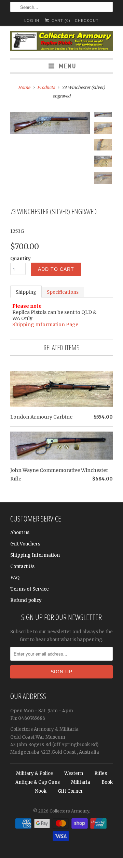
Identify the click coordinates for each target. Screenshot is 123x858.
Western (73, 773)
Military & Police (34, 773)
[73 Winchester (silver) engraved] (50, 123)
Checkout (87, 20)
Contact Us (22, 566)
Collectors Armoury (69, 811)
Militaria (80, 782)
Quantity (20, 259)
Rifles (100, 773)
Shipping (26, 292)
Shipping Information (35, 555)
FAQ (14, 578)
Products (46, 87)
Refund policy (26, 600)
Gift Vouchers (25, 544)
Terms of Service (29, 589)
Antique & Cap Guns (37, 782)
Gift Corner (70, 791)
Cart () (60, 20)
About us (19, 533)
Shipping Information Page (45, 324)
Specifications (63, 292)
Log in (31, 20)
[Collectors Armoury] (61, 42)
